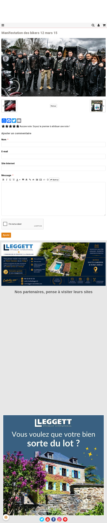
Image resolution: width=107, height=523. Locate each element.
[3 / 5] (10, 127)
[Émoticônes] (48, 179)
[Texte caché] (33, 179)
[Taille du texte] (13, 179)
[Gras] (3, 179)
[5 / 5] (17, 127)
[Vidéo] (40, 179)
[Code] (44, 179)
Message (6, 175)
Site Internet (8, 163)
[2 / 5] (6, 127)
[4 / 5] (14, 127)
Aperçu (55, 179)
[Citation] (23, 179)
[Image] (37, 179)
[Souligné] (10, 179)
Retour (53, 106)
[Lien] (30, 179)
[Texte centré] (26, 179)
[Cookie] (6, 517)
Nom (3, 139)
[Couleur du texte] (18, 179)
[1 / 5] (3, 127)
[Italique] (6, 179)
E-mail (4, 151)
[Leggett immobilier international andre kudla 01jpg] (53, 465)
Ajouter (6, 235)
